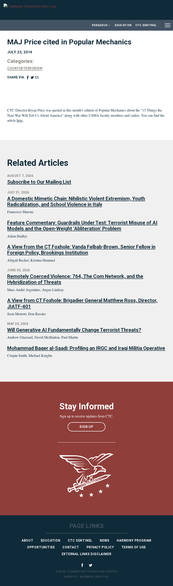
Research (100, 25)
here (20, 120)
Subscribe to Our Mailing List (39, 182)
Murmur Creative (94, 576)
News (104, 540)
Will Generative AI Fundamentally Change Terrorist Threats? (74, 330)
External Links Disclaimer (87, 554)
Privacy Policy (100, 547)
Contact (70, 547)
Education (123, 25)
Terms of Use (133, 547)
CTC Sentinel (146, 25)
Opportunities (41, 547)
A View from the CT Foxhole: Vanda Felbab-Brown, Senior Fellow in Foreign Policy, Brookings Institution (81, 249)
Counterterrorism (24, 68)
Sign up (86, 427)
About (27, 540)
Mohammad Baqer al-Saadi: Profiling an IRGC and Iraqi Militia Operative (86, 348)
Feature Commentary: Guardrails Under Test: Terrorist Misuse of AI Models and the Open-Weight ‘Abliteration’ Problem (82, 225)
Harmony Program (134, 540)
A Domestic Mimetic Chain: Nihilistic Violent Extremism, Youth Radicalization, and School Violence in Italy (76, 201)
